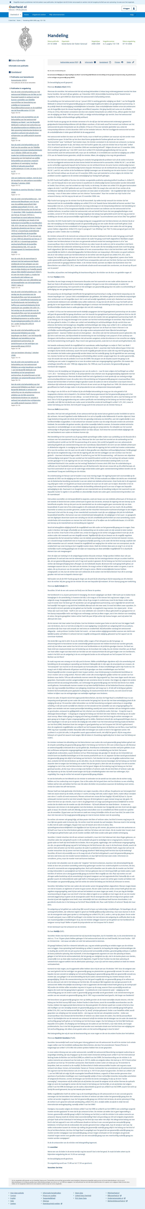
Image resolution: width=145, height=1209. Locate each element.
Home (26, 15)
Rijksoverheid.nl (113, 1196)
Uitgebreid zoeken (39, 15)
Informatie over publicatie (18, 66)
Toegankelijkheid (49, 1198)
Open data (79, 1193)
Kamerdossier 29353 (19, 80)
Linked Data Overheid (83, 1196)
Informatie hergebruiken (52, 1193)
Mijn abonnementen (57, 15)
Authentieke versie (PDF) (69, 62)
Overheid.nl (14, 15)
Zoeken (13, 1203)
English (13, 1198)
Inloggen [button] (126, 8)
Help (12, 1201)
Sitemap (46, 1201)
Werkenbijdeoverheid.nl (116, 1201)
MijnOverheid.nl (113, 1193)
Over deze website (17, 1193)
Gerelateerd (103, 62)
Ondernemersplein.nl (115, 1198)
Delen (129, 62)
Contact (13, 1196)
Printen (117, 62)
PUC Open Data (81, 1198)
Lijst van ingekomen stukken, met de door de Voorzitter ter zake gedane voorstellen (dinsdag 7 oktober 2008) (26, 180)
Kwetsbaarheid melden (51, 1203)
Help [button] (132, 15)
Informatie (89, 62)
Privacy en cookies (49, 1196)
